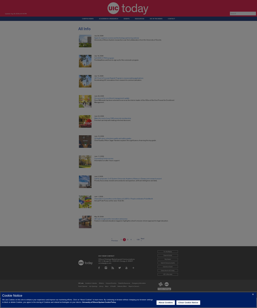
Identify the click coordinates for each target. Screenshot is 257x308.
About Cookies (166, 302)
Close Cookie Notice (188, 302)
